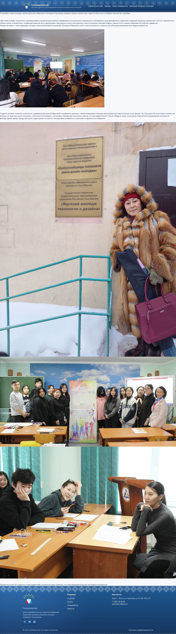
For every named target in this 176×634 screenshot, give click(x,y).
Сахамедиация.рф (40, 5)
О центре (71, 598)
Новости (70, 609)
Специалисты (72, 605)
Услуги (70, 602)
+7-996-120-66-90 (118, 601)
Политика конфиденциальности (140, 630)
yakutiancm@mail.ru (120, 604)
